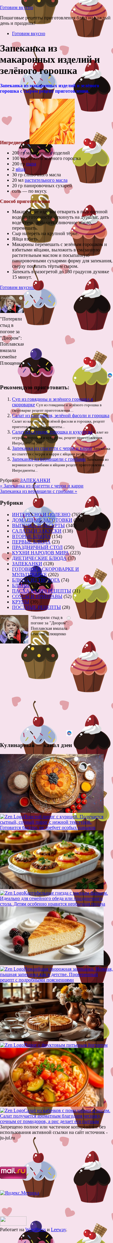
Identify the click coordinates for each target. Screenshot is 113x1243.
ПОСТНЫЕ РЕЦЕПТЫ (36, 607)
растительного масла (46, 180)
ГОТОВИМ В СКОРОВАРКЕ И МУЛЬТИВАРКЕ (45, 572)
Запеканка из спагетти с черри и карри (52, 448)
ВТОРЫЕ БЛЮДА (31, 536)
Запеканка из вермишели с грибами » (38, 491)
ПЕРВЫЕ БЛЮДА (31, 541)
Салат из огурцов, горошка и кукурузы (52, 431)
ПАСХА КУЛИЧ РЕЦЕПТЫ (41, 590)
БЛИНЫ (21, 585)
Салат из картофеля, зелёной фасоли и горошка (60, 415)
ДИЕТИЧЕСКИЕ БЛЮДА (39, 558)
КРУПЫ (20, 601)
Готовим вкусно (16, 7)
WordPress (35, 1229)
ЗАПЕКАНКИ (35, 480)
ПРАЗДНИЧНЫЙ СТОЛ (37, 547)
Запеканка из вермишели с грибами (49, 459)
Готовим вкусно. (17, 287)
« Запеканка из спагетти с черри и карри (41, 485)
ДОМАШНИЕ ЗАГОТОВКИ (42, 520)
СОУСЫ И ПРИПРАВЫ (37, 596)
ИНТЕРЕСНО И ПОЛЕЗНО (41, 514)
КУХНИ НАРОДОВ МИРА (40, 552)
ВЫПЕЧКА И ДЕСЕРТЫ (38, 525)
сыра (31, 163)
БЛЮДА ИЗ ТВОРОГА (36, 580)
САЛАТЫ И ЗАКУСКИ (36, 530)
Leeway (58, 1229)
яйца (20, 169)
